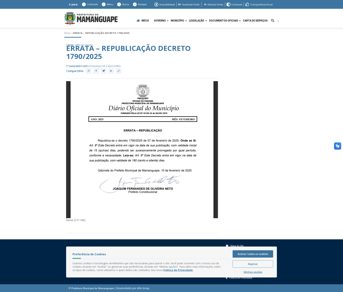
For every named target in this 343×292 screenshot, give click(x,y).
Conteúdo (90, 4)
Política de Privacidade (240, 277)
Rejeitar (253, 264)
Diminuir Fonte (215, 4)
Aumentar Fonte (191, 4)
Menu (108, 4)
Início (145, 21)
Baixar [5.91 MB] (75, 220)
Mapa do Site (237, 245)
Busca (123, 4)
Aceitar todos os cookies (253, 254)
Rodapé (140, 4)
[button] (274, 21)
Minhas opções (253, 272)
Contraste (237, 4)
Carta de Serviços (255, 21)
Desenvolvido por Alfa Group (132, 288)
